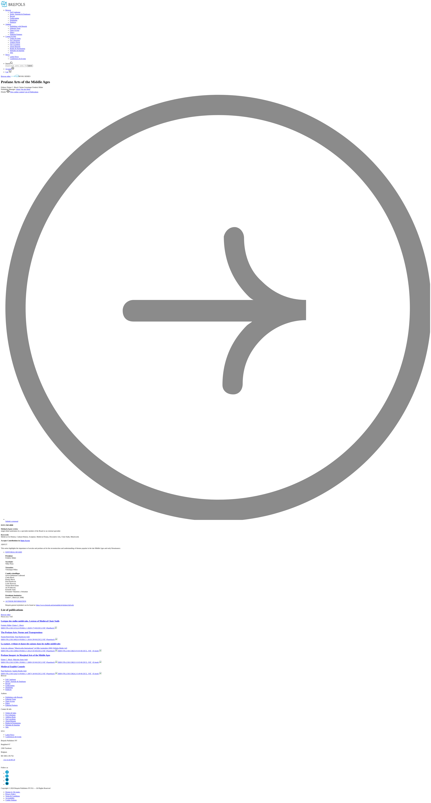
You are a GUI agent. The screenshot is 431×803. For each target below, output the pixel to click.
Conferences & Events (18, 59)
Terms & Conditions (12, 796)
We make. (12, 792)
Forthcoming (14, 18)
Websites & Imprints (17, 51)
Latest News (14, 57)
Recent (12, 16)
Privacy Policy (10, 794)
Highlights (13, 20)
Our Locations (15, 44)
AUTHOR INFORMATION (15, 601)
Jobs (11, 53)
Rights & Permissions (17, 49)
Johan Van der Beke (23, 89)
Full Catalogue (15, 12)
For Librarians (15, 40)
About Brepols (15, 47)
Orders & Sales (15, 38)
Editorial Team (15, 28)
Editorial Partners (16, 34)
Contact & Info (10, 36)
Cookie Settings (11, 800)
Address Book (15, 42)
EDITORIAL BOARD (13, 552)
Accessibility (9, 798)
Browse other (6, 76)
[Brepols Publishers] (13, 6)
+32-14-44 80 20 (9, 760)
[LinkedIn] (7, 784)
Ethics (12, 32)
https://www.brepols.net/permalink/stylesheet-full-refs (55, 605)
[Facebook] (7, 773)
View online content (17, 92)
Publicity (13, 22)
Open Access (14, 30)
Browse (8, 10)
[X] (7, 777)
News (7, 55)
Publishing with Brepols (18, 26)
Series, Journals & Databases (20, 14)
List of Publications (31, 92)
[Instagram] (7, 781)
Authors (8, 24)
